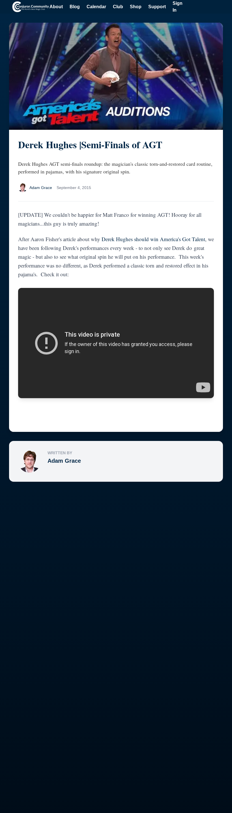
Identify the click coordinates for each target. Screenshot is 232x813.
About (56, 6)
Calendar (96, 6)
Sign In (177, 6)
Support (157, 6)
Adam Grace (64, 461)
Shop (135, 6)
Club (118, 6)
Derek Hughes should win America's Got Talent (153, 239)
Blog (75, 6)
